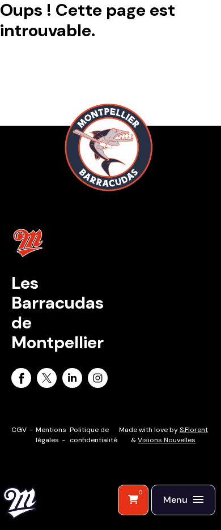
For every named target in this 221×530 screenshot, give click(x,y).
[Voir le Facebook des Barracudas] (21, 380)
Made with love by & (163, 434)
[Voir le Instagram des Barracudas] (98, 380)
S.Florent (194, 429)
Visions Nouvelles (167, 439)
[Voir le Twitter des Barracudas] (47, 380)
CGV (19, 429)
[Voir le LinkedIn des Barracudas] (72, 380)
